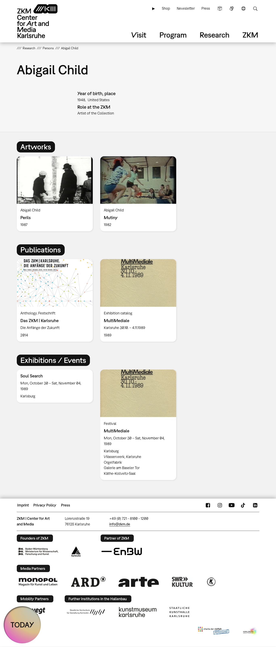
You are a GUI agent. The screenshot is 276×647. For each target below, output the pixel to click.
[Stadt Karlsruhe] (76, 551)
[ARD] (88, 582)
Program (173, 34)
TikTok (243, 505)
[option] (55, 193)
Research (215, 34)
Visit (138, 34)
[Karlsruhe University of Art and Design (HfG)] (86, 612)
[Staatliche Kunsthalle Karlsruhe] (179, 612)
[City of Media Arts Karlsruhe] (250, 631)
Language (243, 8)
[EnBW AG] (121, 551)
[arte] (138, 582)
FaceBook (208, 505)
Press (205, 8)
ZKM (250, 34)
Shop (166, 8)
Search (255, 8)
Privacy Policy (44, 505)
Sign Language (232, 8)
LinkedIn (255, 505)
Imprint (23, 505)
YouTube (232, 505)
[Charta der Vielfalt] (213, 631)
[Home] (43, 21)
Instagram (220, 505)
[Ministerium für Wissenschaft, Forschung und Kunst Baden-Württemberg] (38, 551)
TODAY (22, 624)
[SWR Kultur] (182, 582)
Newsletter (186, 8)
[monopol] (38, 581)
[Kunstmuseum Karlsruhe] (137, 612)
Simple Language (220, 8)
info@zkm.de (119, 524)
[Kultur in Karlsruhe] (211, 582)
